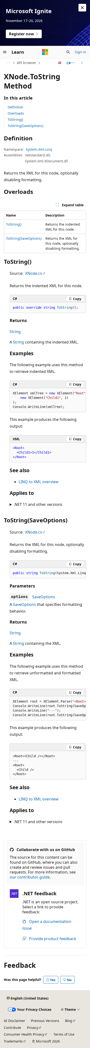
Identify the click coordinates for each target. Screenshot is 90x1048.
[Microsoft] (45, 52)
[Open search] (68, 52)
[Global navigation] (5, 52)
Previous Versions (45, 1020)
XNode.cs (33, 273)
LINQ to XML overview (39, 481)
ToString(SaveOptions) (25, 125)
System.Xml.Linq (39, 149)
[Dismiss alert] (82, 7)
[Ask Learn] (60, 63)
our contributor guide (30, 877)
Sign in (80, 52)
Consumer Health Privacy (24, 1034)
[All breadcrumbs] (8, 63)
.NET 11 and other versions (38, 504)
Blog (68, 1020)
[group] (48, 400)
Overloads (16, 113)
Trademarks (13, 1041)
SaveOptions (43, 596)
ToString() (15, 119)
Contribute (12, 1027)
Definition (15, 107)
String (15, 331)
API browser (26, 62)
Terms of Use (64, 1034)
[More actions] (82, 63)
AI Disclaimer (14, 1020)
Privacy (32, 1027)
